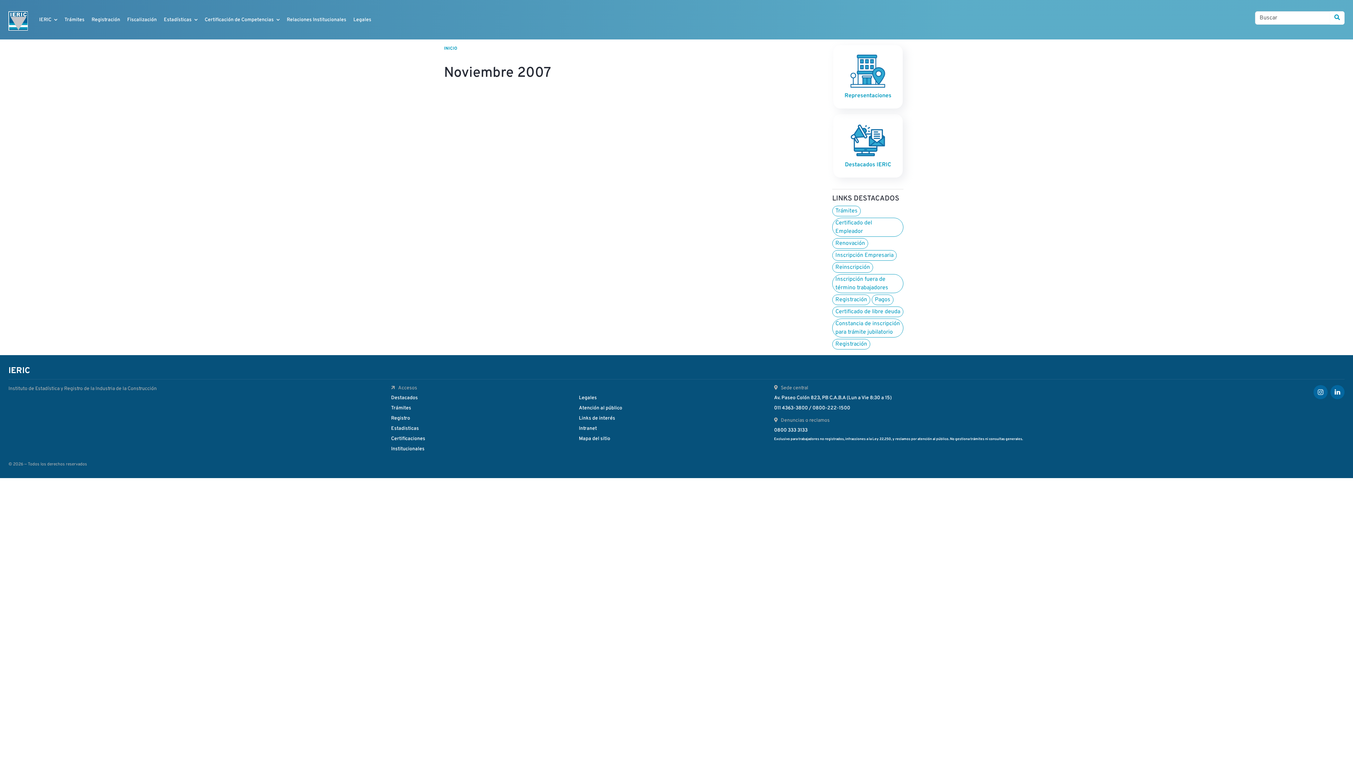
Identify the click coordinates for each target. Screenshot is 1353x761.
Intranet (588, 429)
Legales (362, 20)
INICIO (450, 48)
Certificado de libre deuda (867, 311)
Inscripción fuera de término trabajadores (861, 283)
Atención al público (600, 408)
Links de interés (597, 418)
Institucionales (408, 449)
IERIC (45, 20)
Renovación (850, 243)
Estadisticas (405, 429)
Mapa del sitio (594, 439)
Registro (400, 418)
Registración (106, 20)
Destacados (404, 398)
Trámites (74, 20)
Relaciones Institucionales (316, 20)
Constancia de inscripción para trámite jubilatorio (867, 328)
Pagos (882, 299)
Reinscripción (852, 267)
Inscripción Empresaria (864, 255)
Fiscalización (142, 20)
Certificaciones (408, 439)
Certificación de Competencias (239, 20)
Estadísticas (178, 20)
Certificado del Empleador (853, 227)
